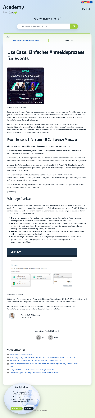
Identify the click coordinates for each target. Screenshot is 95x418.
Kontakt (86, 9)
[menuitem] (82, 2)
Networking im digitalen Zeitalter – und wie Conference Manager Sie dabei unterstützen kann (43, 357)
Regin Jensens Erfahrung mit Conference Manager (26, 40)
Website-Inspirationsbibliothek (20, 354)
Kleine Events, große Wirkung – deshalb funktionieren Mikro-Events (34, 372)
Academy (13, 7)
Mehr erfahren (16, 408)
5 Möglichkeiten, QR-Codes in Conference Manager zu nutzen (31, 369)
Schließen (28, 408)
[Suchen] (74, 26)
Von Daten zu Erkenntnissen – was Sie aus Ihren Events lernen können (35, 360)
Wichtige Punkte (69, 40)
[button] (40, 337)
